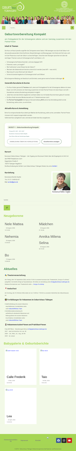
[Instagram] (64, 440)
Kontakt (38, 440)
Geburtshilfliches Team (15, 308)
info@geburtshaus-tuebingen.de (60, 282)
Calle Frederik (16, 377)
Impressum (24, 440)
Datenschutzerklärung (10, 440)
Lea (9, 416)
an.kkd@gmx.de (13, 182)
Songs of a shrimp (38, 284)
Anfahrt (54, 166)
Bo (7, 255)
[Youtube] (69, 440)
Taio (44, 377)
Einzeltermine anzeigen (51, 141)
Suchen (6, 200)
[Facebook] (58, 440)
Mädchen (46, 224)
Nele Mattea (14, 224)
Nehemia (11, 236)
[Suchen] (72, 27)
